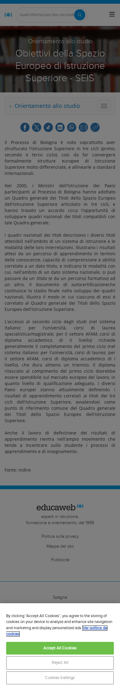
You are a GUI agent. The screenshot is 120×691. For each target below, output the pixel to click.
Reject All (60, 662)
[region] (60, 647)
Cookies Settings (60, 678)
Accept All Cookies (60, 648)
